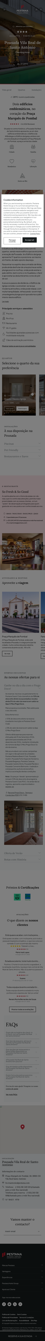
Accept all (29, 240)
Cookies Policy (35, 233)
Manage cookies (12, 241)
